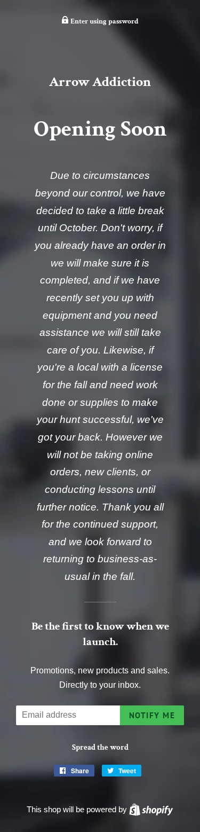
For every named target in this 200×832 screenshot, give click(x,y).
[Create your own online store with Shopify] (151, 809)
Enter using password (104, 21)
